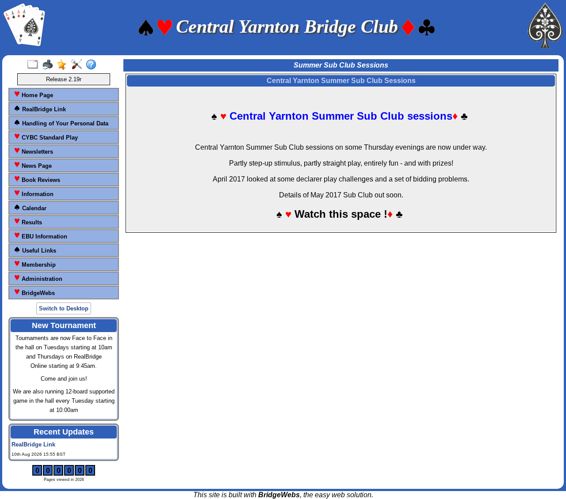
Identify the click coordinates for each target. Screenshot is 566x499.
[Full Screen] (34, 65)
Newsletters (36, 151)
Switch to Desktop (63, 308)
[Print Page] (49, 65)
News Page (36, 166)
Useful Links (38, 250)
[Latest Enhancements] (64, 65)
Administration (41, 279)
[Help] (93, 65)
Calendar (33, 208)
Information (37, 194)
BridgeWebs (37, 293)
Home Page (36, 95)
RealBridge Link (43, 109)
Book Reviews (40, 180)
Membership (38, 264)
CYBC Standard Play (49, 137)
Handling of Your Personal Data (64, 123)
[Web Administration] (78, 65)
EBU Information (43, 236)
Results (31, 222)
